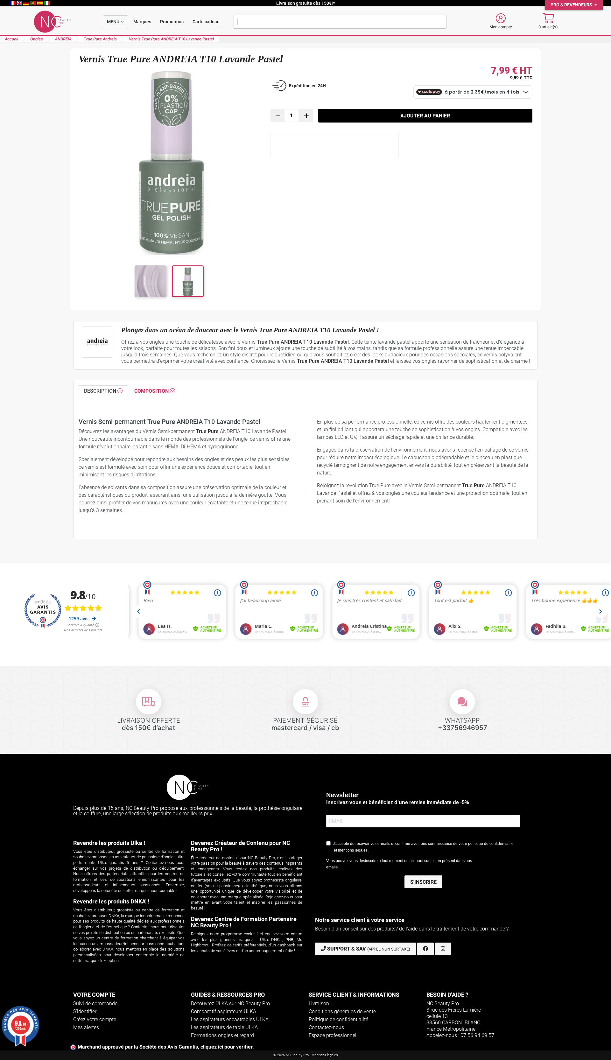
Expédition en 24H (307, 85)
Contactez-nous (326, 1027)
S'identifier (84, 1011)
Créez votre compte (94, 1019)
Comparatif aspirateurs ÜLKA (223, 1011)
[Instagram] (443, 949)
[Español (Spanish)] (40, 3)
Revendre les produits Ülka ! (109, 842)
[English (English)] (20, 3)
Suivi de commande (95, 1003)
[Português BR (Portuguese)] (33, 3)
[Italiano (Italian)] (47, 3)
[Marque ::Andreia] (97, 342)
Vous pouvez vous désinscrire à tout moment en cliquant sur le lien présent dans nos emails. (399, 864)
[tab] (103, 392)
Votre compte (94, 994)
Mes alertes (86, 1027)
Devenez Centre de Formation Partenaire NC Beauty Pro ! (244, 922)
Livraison (319, 1003)
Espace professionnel (332, 1035)
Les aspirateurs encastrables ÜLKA (230, 1019)
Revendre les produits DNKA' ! (111, 901)
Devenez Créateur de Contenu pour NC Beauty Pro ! (240, 846)
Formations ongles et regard (222, 1035)
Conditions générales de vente (342, 1011)
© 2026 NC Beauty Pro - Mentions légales (305, 1055)
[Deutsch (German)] (26, 3)
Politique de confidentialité (338, 1019)
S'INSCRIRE (423, 882)
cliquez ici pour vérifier (226, 1047)
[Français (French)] (13, 3)
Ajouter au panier (425, 116)
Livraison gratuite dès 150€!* (305, 3)
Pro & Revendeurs (572, 5)
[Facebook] (425, 949)
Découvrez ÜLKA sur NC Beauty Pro (230, 1003)
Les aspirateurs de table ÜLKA (224, 1027)
